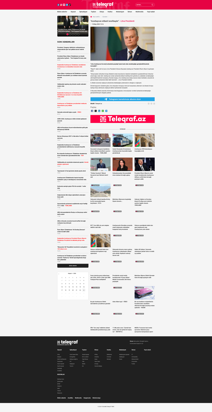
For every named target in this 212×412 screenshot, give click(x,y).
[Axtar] (152, 4)
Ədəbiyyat (121, 356)
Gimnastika (134, 356)
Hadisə (110, 12)
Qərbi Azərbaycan (61, 359)
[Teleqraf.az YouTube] (64, 5)
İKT (70, 361)
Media (83, 363)
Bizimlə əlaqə (96, 398)
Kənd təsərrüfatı (74, 354)
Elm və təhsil (85, 356)
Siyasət (73, 12)
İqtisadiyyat (83, 12)
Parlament (60, 361)
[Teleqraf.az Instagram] (61, 5)
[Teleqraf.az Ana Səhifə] (103, 4)
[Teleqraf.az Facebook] (58, 5)
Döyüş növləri (135, 359)
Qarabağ (59, 368)
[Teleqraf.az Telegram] (67, 5)
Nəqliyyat (72, 363)
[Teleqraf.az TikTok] (70, 5)
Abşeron (59, 386)
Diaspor (59, 356)
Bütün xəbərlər (62, 12)
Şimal (58, 383)
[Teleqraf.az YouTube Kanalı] (122, 119)
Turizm (71, 366)
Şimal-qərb (60, 381)
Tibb (83, 361)
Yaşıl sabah (151, 12)
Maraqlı (109, 359)
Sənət (120, 359)
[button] (67, 34)
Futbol (133, 363)
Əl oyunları (134, 361)
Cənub (59, 390)
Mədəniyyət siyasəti (124, 354)
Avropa (96, 363)
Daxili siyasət (60, 366)
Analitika (59, 370)
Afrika (96, 354)
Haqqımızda (87, 398)
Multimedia (139, 12)
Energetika (72, 356)
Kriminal (109, 356)
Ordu (58, 354)
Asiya (95, 359)
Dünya (102, 12)
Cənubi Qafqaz (98, 366)
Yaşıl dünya (85, 359)
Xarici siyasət (60, 363)
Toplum (93, 12)
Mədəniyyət (120, 12)
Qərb (58, 388)
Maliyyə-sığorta (74, 359)
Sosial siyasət (85, 354)
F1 (132, 354)
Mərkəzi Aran (60, 379)
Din (83, 366)
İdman (130, 12)
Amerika (96, 356)
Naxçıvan (59, 393)
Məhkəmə (109, 354)
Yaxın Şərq (97, 361)
